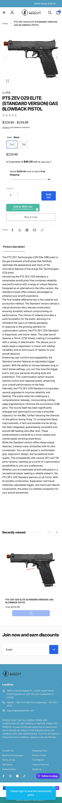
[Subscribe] (53, 649)
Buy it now (31, 216)
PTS (6, 92)
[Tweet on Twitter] (19, 230)
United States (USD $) (45, 3)
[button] (31, 800)
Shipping (6, 127)
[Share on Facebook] (12, 230)
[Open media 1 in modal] (31, 57)
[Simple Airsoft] (11, 676)
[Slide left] (5, 57)
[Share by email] (34, 230)
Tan (24, 144)
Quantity (9, 188)
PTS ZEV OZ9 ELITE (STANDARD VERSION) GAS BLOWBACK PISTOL (29, 601)
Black (12, 144)
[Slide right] (56, 57)
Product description (14, 246)
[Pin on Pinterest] (26, 230)
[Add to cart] (31, 613)
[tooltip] (37, 209)
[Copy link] (42, 230)
